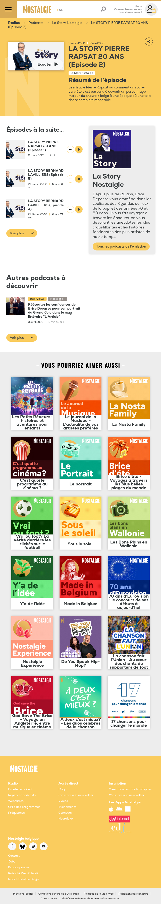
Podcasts (36, 23)
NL (60, 10)
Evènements (67, 807)
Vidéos (63, 801)
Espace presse (18, 867)
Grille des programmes (24, 807)
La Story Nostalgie (67, 23)
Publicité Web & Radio (23, 873)
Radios (14, 23)
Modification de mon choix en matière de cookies (91, 898)
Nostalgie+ (65, 818)
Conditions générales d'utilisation (58, 893)
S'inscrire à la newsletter (75, 795)
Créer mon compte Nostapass (130, 789)
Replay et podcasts (22, 795)
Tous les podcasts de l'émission (121, 246)
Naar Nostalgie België (23, 879)
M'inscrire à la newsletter (126, 795)
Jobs (11, 861)
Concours (65, 813)
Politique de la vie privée (99, 893)
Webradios (15, 801)
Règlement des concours (133, 893)
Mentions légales (23, 893)
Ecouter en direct (20, 789)
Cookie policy (49, 898)
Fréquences (16, 813)
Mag (61, 789)
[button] (21, 233)
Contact (14, 855)
